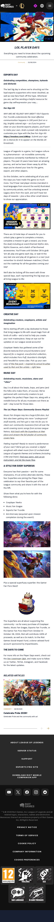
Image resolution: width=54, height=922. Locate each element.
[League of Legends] (22, 6)
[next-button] (48, 728)
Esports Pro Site (27, 767)
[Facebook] (27, 792)
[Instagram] (36, 792)
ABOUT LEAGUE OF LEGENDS (27, 742)
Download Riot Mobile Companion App (27, 776)
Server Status (27, 750)
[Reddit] (45, 792)
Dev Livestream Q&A (16, 658)
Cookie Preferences (27, 859)
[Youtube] (9, 792)
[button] (21, 62)
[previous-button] (42, 728)
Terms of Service (27, 835)
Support (27, 759)
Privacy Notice (27, 827)
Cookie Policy (27, 843)
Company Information (27, 851)
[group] (27, 701)
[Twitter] (18, 792)
